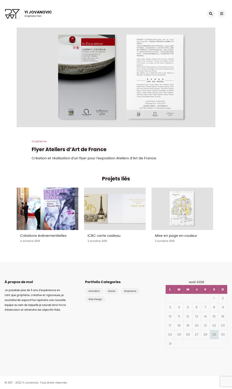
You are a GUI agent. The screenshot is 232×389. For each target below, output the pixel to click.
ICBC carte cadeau (103, 235)
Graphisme (130, 291)
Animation (94, 291)
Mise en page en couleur (176, 235)
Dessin (111, 291)
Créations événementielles (43, 235)
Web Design (95, 299)
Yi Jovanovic (38, 12)
